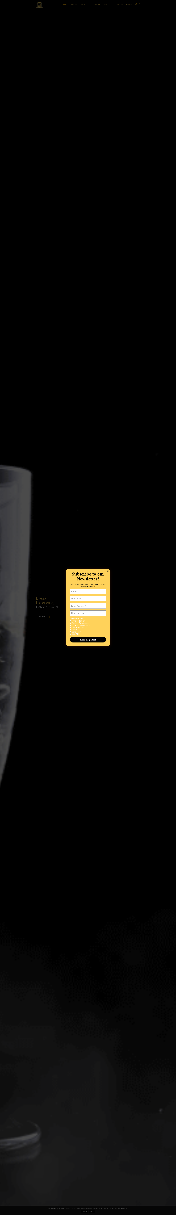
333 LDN (75, 634)
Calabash (76, 632)
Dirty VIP (75, 630)
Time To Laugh (78, 621)
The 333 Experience (80, 623)
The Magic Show (79, 627)
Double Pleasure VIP (80, 625)
